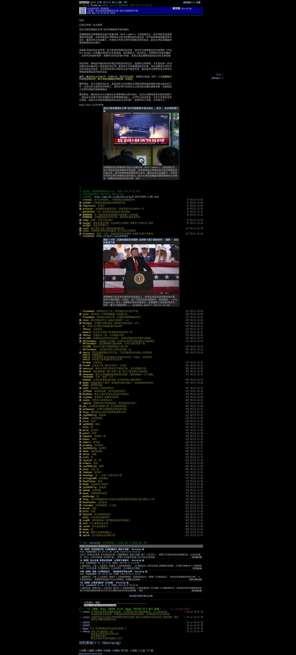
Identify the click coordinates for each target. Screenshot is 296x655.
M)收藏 (106, 650)
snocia (86, 352)
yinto (85, 457)
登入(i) (107, 2)
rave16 (86, 526)
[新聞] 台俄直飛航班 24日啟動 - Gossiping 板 (106, 583)
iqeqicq (87, 403)
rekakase (87, 472)
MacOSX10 (87, 394)
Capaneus (87, 436)
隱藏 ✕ (219, 74)
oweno (85, 451)
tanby (85, 220)
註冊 (99, 2)
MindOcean (96, 5)
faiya (85, 412)
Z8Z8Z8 (111, 609)
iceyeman (87, 397)
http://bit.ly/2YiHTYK (91, 105)
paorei (86, 433)
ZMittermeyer (90, 341)
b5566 (85, 484)
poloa (85, 430)
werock (86, 508)
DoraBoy (87, 362)
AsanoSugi (88, 475)
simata (86, 400)
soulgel (87, 223)
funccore (87, 514)
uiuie (85, 421)
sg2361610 (88, 424)
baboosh (87, 371)
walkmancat (88, 409)
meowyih (87, 332)
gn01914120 (88, 211)
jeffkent (87, 391)
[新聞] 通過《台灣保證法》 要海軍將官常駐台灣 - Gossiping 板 (116, 571)
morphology (88, 496)
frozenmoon (88, 233)
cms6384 (87, 202)
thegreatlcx (89, 205)
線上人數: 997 (119, 2)
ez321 (85, 388)
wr (84, 326)
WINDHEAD (87, 214)
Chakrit (87, 442)
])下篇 (149, 650)
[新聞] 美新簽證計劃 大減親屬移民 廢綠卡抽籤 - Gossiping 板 (114, 549)
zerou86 (179, 609)
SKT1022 (138, 609)
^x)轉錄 (116, 650)
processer (88, 208)
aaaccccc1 (88, 368)
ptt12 (85, 511)
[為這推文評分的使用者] (184, 622)
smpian (86, 535)
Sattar (86, 454)
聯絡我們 (94, 654)
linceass (87, 199)
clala (85, 228)
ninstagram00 (90, 478)
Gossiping (95, 543)
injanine (87, 460)
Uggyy (128, 609)
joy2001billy (90, 415)
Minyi (103, 609)
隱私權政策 (88, 654)
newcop (86, 631)
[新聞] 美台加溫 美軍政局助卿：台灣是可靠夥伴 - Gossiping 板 (113, 560)
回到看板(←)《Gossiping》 (101, 642)
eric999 (87, 338)
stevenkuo (88, 505)
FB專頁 (100, 654)
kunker (86, 439)
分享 (198, 2)
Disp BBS (84, 2)
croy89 (86, 520)
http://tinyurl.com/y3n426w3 (112, 236)
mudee (85, 382)
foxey (85, 499)
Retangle (87, 323)
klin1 (120, 609)
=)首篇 (133, 650)
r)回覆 (82, 650)
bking (85, 532)
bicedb (86, 365)
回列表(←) (217, 78)
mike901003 (93, 8)
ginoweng (87, 445)
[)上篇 (141, 650)
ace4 (85, 523)
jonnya (86, 612)
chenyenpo (88, 374)
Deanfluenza (89, 481)
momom (85, 418)
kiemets (87, 463)
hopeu (85, 493)
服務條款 (81, 654)
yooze (85, 469)
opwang (86, 490)
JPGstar (87, 329)
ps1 (84, 406)
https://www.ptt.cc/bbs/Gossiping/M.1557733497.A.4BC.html (126, 197)
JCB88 (95, 609)
